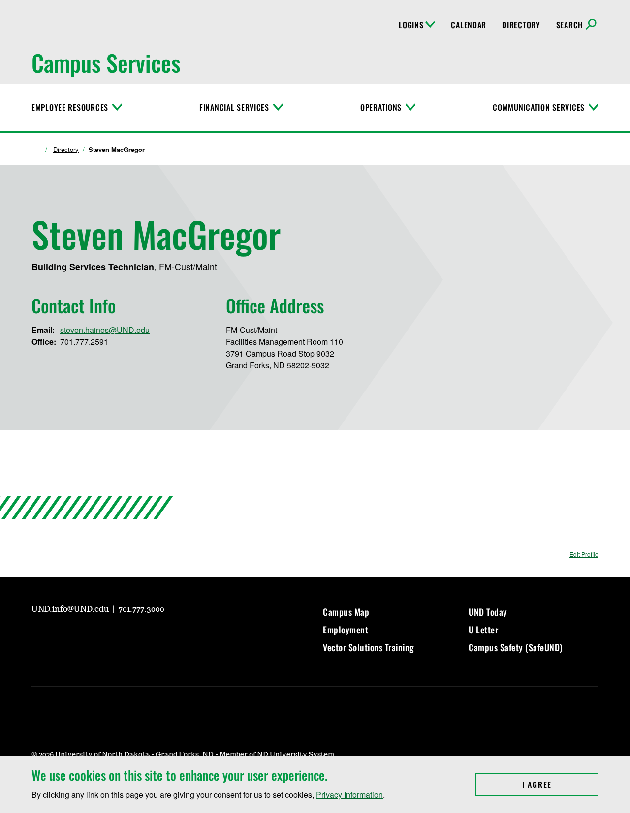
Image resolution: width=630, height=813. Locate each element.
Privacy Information (349, 794)
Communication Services (539, 107)
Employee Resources (70, 107)
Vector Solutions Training (368, 647)
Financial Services (234, 107)
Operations (381, 107)
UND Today (488, 611)
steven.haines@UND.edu (105, 329)
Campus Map (346, 611)
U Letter (483, 629)
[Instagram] (62, 636)
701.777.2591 (84, 341)
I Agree (560, 784)
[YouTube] (38, 636)
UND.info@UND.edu (71, 609)
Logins (411, 24)
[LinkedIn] (109, 636)
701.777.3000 (141, 609)
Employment (345, 629)
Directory (521, 24)
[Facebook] (86, 636)
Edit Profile (583, 554)
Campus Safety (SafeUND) (516, 647)
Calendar (468, 24)
